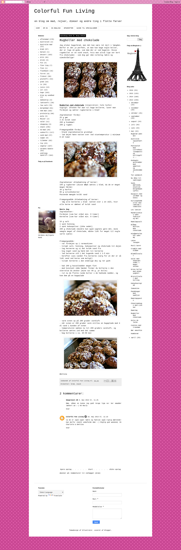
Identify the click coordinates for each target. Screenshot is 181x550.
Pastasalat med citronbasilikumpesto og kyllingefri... (136, 151)
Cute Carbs (105, 105)
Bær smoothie (136, 330)
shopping (44, 124)
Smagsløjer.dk (72, 400)
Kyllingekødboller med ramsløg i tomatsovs (136, 204)
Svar (68, 409)
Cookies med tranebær (136, 326)
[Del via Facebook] (112, 381)
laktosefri (44, 103)
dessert (43, 55)
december (135, 103)
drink (42, 60)
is (41, 84)
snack (78, 384)
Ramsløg (134, 310)
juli (133, 125)
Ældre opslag (115, 469)
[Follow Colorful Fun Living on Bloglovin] (137, 81)
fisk (42, 68)
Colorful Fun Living (64, 11)
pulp (42, 116)
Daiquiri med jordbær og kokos (136, 196)
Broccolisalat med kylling (136, 278)
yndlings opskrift (44, 154)
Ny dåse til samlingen (136, 179)
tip (41, 143)
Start (90, 469)
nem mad (43, 111)
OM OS (45, 28)
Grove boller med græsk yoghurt (136, 271)
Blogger (107, 530)
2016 (131, 90)
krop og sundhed (47, 95)
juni (133, 128)
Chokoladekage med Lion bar (136, 305)
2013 (131, 100)
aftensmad (44, 39)
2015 (131, 93)
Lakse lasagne (135, 241)
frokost (43, 76)
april (134, 338)
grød (42, 82)
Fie (41, 63)
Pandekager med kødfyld (135, 293)
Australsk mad (46, 45)
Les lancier (136, 210)
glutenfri (44, 79)
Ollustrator (87, 530)
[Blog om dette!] (107, 381)
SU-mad (43, 130)
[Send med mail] (105, 381)
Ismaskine (135, 288)
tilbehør (44, 141)
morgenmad (44, 108)
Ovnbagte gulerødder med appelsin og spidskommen (136, 166)
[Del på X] (110, 381)
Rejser (43, 119)
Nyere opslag (65, 469)
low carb (44, 105)
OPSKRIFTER (68, 28)
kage (42, 93)
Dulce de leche (134, 321)
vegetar (43, 146)
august (134, 122)
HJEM (38, 28)
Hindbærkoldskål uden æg (136, 236)
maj (133, 131)
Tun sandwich (136, 175)
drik (42, 57)
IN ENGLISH (55, 28)
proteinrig (44, 114)
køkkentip (44, 100)
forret (43, 74)
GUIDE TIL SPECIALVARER (87, 28)
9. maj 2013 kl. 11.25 (88, 400)
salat (42, 122)
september (135, 116)
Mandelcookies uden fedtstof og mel (136, 216)
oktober (135, 113)
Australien (44, 42)
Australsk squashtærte (136, 141)
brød (73, 384)
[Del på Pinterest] (115, 381)
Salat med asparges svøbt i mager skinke (135, 262)
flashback (44, 71)
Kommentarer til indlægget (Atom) (85, 473)
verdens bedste (46, 149)
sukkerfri (44, 132)
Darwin (43, 52)
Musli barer (136, 246)
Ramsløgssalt (136, 222)
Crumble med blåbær (136, 250)
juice (42, 87)
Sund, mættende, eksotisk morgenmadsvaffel (136, 187)
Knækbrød (134, 334)
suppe (42, 138)
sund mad (44, 135)
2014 (131, 97)
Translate (58, 496)
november (135, 108)
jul (41, 90)
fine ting (44, 65)
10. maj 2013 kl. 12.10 (98, 417)
